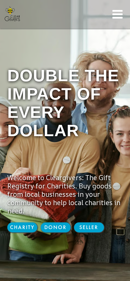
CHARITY (22, 227)
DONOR (55, 227)
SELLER (88, 227)
